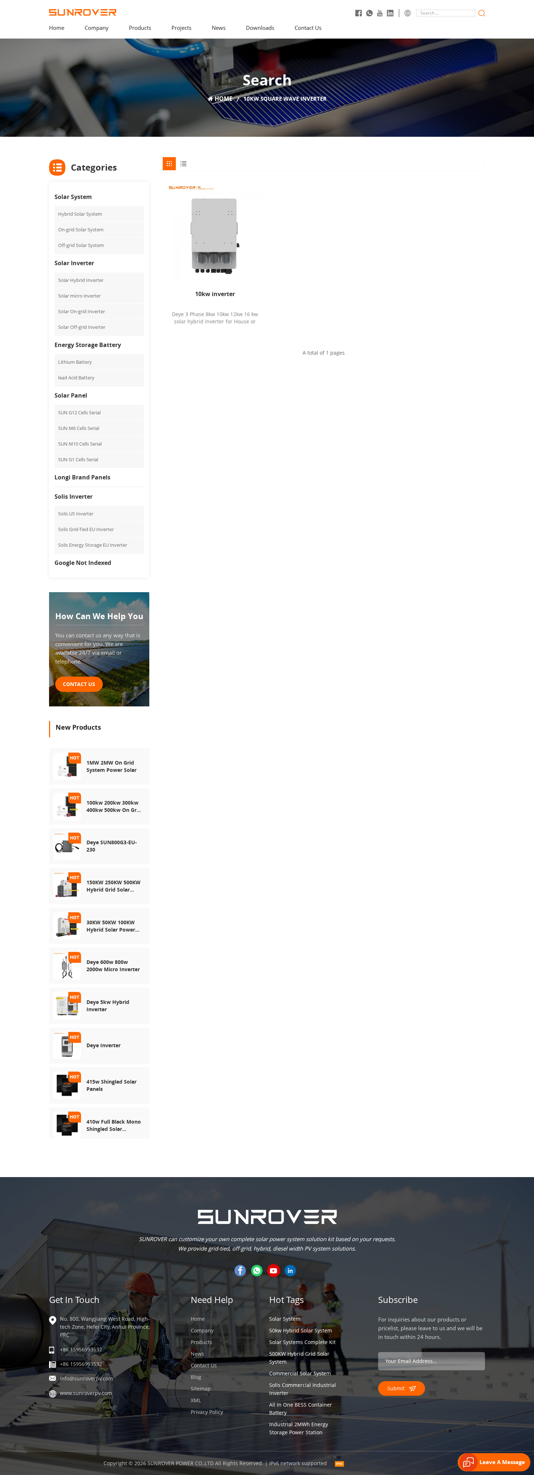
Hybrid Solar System (80, 214)
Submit (396, 1388)
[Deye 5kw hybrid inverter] (67, 1004)
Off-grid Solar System (81, 245)
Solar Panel (70, 395)
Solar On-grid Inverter (81, 311)
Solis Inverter (73, 497)
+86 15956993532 (81, 1349)
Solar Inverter (74, 263)
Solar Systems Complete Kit (302, 1342)
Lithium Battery (75, 362)
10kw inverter (215, 294)
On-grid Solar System (81, 229)
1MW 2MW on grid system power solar (111, 766)
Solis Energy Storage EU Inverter (92, 545)
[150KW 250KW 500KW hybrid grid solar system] (67, 885)
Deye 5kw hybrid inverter (107, 1005)
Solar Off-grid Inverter (81, 327)
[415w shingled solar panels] (67, 1084)
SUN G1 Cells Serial (78, 459)
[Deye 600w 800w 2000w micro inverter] (67, 965)
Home (56, 27)
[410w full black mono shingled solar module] (67, 1124)
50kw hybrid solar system (300, 1330)
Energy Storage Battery (87, 345)
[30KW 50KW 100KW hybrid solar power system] (67, 925)
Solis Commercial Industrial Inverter (302, 1389)
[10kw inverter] (214, 232)
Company (97, 27)
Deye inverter (103, 1045)
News (219, 27)
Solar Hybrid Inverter (81, 280)
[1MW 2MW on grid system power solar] (67, 765)
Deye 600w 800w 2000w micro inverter (113, 965)
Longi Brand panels (82, 477)
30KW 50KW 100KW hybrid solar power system (110, 926)
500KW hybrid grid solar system (299, 1357)
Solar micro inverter (79, 295)
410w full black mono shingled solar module (113, 1125)
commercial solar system (300, 1373)
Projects (181, 27)
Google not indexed (82, 563)
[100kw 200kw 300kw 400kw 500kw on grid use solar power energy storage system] (67, 805)
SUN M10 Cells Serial (80, 443)
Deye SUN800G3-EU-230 (111, 846)
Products (140, 27)
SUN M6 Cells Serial (78, 428)
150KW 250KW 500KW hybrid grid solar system (113, 886)
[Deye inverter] (67, 1044)
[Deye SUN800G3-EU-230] (67, 845)
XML (196, 1400)
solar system (284, 1318)
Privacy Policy (207, 1411)
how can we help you (99, 615)
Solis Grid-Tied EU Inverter (86, 529)
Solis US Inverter (75, 513)
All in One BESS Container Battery (300, 1408)
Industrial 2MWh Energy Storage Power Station (298, 1428)
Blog (196, 1377)
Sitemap (201, 1388)
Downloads (260, 27)
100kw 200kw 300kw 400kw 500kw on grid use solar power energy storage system (113, 806)
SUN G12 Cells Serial (79, 412)
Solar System (73, 197)
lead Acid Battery (76, 377)
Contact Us (308, 27)
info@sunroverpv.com (86, 1378)
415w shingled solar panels (111, 1085)
